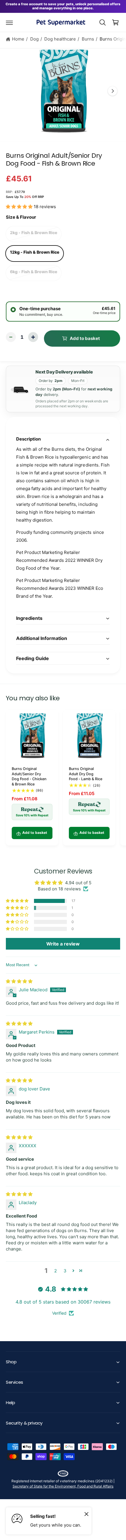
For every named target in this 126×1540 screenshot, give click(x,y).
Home (18, 39)
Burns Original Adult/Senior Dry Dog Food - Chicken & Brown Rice (29, 776)
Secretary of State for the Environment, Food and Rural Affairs (63, 1486)
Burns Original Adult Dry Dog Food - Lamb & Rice (85, 774)
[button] (9, 22)
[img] (19, 981)
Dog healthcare (60, 39)
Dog (34, 39)
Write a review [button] (63, 944)
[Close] (86, 1514)
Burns (88, 39)
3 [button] (65, 1271)
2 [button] (55, 1271)
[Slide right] (112, 91)
